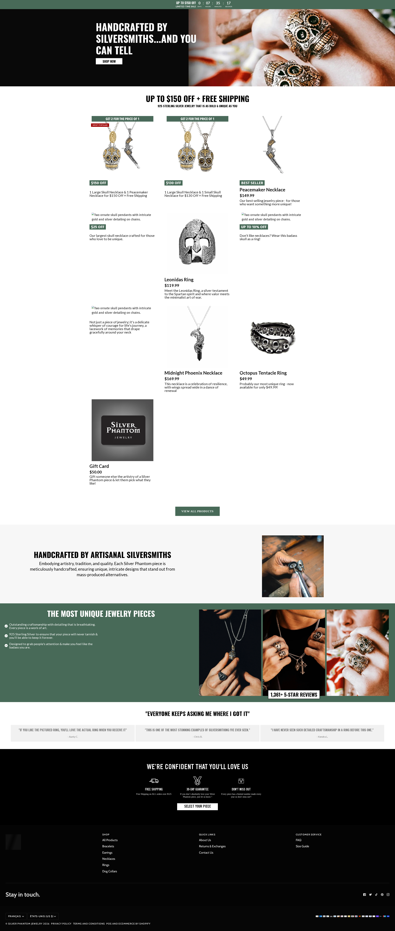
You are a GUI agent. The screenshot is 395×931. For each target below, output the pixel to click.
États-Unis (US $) (42, 916)
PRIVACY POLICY (61, 923)
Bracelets (108, 846)
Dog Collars (109, 871)
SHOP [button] (106, 834)
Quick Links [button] (207, 834)
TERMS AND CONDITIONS (89, 923)
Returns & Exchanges (212, 846)
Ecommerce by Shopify (134, 923)
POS (109, 923)
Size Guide (302, 846)
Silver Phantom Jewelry (25, 923)
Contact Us (206, 852)
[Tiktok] (376, 894)
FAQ (298, 840)
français (14, 916)
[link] (109, 61)
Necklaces (108, 859)
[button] (122, 147)
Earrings (107, 852)
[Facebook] (364, 894)
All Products (110, 840)
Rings (105, 865)
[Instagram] (388, 894)
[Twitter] (370, 894)
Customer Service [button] (309, 834)
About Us (205, 840)
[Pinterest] (382, 894)
